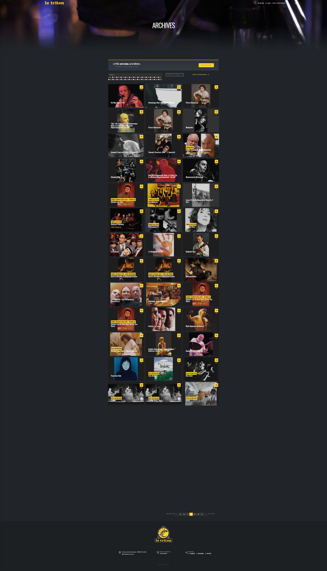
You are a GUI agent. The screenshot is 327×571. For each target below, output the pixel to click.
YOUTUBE (209, 553)
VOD (274, 3)
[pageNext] (204, 515)
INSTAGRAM (201, 553)
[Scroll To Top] (324, 569)
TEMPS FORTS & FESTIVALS (173, 74)
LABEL (269, 3)
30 (198, 514)
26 (184, 514)
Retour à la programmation (200, 74)
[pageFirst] (175, 515)
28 (191, 514)
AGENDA (261, 3)
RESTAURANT (282, 3)
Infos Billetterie (206, 65)
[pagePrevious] (177, 515)
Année (109, 77)
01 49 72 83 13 (163, 553)
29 (194, 514)
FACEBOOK (192, 553)
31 (201, 514)
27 (187, 514)
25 (180, 514)
